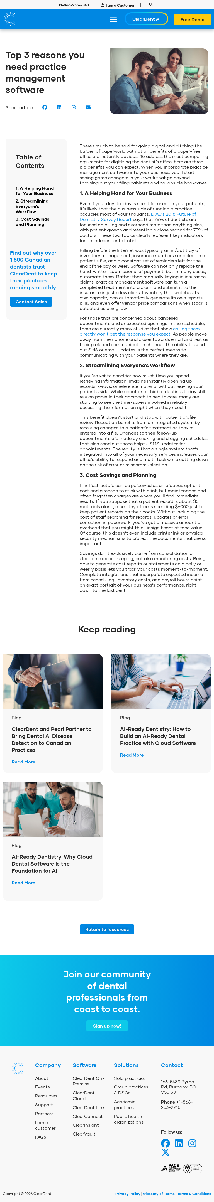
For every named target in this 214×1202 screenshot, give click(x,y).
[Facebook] (165, 1143)
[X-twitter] (165, 1152)
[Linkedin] (178, 1143)
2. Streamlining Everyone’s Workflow (32, 206)
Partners (44, 1113)
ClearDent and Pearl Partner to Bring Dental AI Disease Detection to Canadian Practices (52, 739)
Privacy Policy (128, 1193)
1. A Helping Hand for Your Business (35, 190)
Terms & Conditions (194, 1193)
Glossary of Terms (159, 1193)
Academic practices (124, 1104)
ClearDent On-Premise (88, 1081)
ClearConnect (88, 1116)
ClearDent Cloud (84, 1095)
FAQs (40, 1136)
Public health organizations (129, 1119)
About (41, 1078)
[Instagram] (192, 1143)
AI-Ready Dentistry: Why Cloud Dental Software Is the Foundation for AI (52, 863)
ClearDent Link (88, 1107)
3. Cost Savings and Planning (32, 221)
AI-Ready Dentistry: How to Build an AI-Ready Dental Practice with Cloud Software (158, 736)
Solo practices (129, 1078)
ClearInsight (86, 1124)
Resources (46, 1095)
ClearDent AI (146, 18)
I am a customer (45, 1125)
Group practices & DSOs (131, 1089)
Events (42, 1086)
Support (44, 1104)
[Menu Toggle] (113, 19)
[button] (151, 4)
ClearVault (84, 1133)
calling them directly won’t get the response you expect (140, 331)
